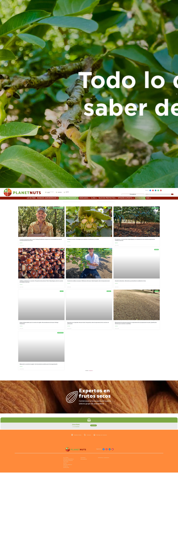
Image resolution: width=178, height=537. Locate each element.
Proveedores (133, 194)
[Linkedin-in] (155, 190)
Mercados (83, 198)
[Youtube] (161, 190)
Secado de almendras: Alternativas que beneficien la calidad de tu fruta (130, 280)
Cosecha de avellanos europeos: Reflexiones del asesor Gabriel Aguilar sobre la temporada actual (88, 280)
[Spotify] (158, 190)
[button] (1, 94)
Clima (93, 198)
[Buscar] (172, 194)
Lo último (31, 198)
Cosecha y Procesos (67, 198)
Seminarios (140, 198)
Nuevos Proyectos (107, 198)
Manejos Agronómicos (46, 198)
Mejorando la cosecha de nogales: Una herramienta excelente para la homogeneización (38, 364)
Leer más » (68, 241)
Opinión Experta (125, 198)
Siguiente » (91, 370)
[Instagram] (153, 190)
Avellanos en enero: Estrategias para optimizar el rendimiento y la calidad (83, 239)
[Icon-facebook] (150, 190)
